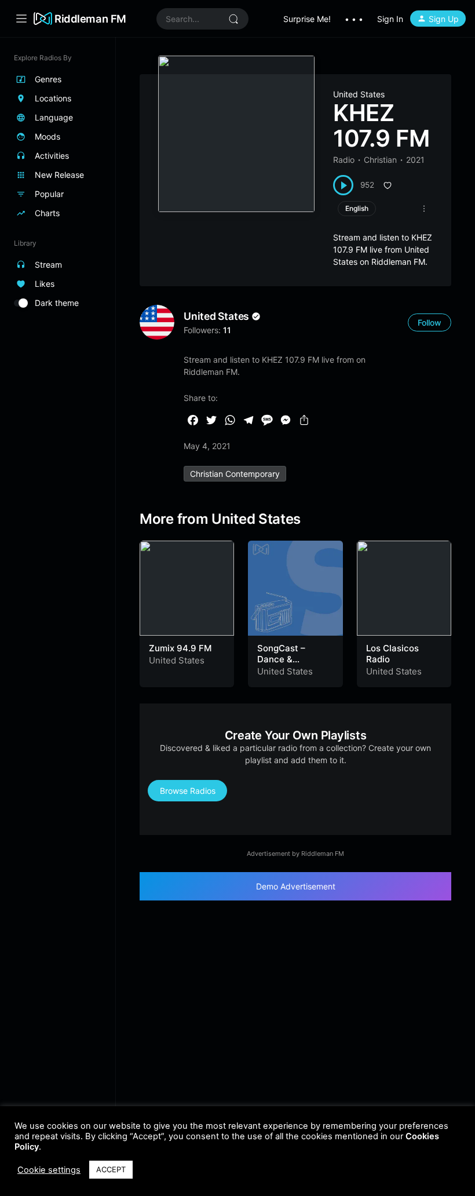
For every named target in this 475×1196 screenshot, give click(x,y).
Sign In (390, 19)
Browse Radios (187, 791)
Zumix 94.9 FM (180, 648)
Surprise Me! (307, 19)
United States (359, 94)
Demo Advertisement (295, 886)
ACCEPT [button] (111, 1169)
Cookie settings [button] (49, 1170)
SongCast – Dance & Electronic (281, 659)
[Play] (343, 185)
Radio (344, 160)
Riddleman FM (90, 18)
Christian (380, 160)
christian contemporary (235, 474)
